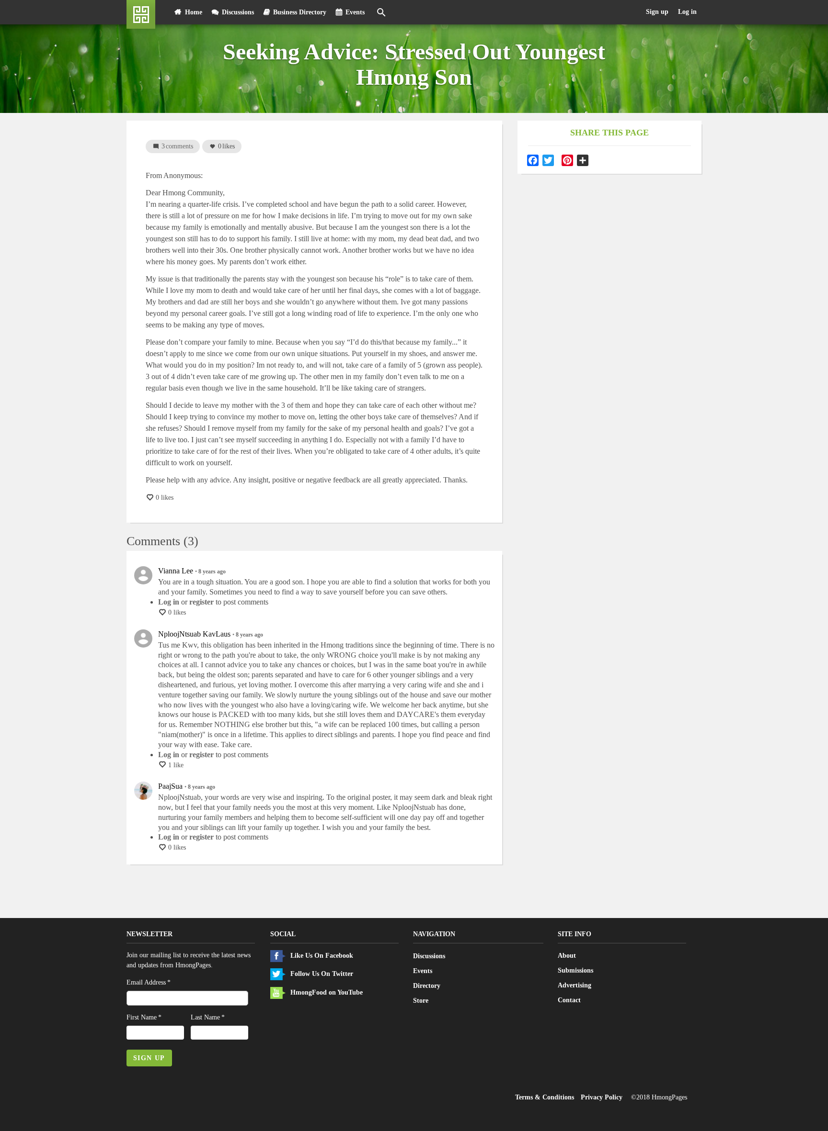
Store (420, 1000)
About (567, 955)
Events (355, 12)
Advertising (574, 985)
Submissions (575, 970)
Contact (569, 1000)
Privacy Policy (601, 1097)
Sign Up (149, 1058)
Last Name (205, 1017)
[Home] (140, 14)
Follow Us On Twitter (321, 973)
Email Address (146, 982)
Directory (426, 985)
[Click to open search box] (381, 12)
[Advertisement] (610, 246)
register (201, 602)
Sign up (657, 11)
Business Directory (299, 12)
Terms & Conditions (544, 1097)
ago (212, 571)
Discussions (238, 12)
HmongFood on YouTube (326, 992)
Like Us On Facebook (321, 955)
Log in (687, 11)
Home (193, 12)
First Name (141, 1017)
